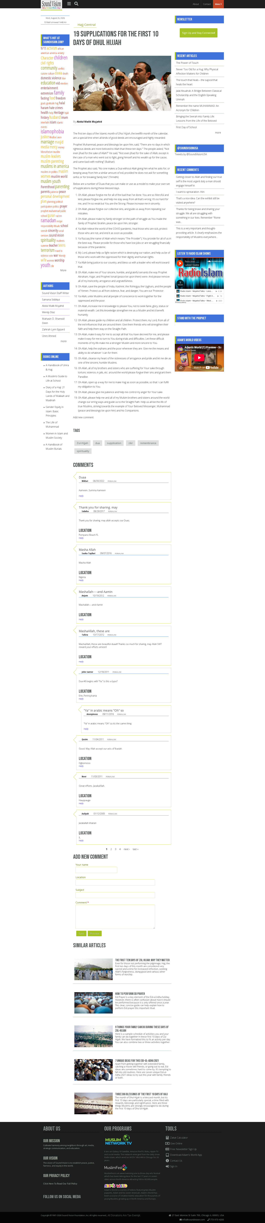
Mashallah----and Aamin (95, 592)
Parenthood (48, 186)
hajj (56, 103)
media (45, 147)
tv (61, 251)
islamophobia (52, 131)
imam (64, 117)
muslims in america (55, 166)
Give (217, 4)
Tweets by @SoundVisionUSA (191, 154)
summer (44, 245)
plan (43, 201)
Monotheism (47, 152)
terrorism (48, 250)
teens (61, 245)
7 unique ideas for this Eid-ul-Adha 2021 (137, 1061)
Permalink (112, 481)
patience (54, 192)
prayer (63, 206)
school (64, 225)
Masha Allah (87, 550)
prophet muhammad (50, 211)
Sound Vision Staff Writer (55, 293)
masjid (59, 142)
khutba (53, 137)
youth (45, 264)
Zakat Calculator (178, 1137)
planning (51, 202)
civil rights (47, 63)
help (51, 113)
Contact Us (175, 1160)
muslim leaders (51, 156)
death (65, 73)
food (52, 98)
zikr (131, 443)
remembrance (148, 443)
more (64, 341)
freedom (61, 98)
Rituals (57, 226)
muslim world (59, 176)
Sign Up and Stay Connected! (198, 33)
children (60, 57)
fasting (45, 98)
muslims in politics (49, 172)
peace (62, 191)
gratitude (50, 103)
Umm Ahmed (49, 336)
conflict (61, 68)
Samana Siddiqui (51, 299)
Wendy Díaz (48, 312)
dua (97, 443)
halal (62, 102)
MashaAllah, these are (94, 631)
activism (52, 48)
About (196, 4)
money (61, 147)
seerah (44, 231)
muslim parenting (52, 161)
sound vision (56, 235)
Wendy (62, 255)
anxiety (61, 53)
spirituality (83, 451)
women (50, 260)
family (59, 92)
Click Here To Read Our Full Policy (60, 1184)
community (49, 68)
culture (51, 73)
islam (53, 122)
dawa (58, 73)
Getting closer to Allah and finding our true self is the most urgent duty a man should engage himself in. (199, 181)
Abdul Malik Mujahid (89, 121)
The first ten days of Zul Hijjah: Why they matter (142, 960)
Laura (58, 137)
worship (59, 260)
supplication (114, 443)
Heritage (59, 112)
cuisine (44, 73)
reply (81, 495)
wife (43, 260)
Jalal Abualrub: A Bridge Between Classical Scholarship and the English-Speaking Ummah (198, 95)
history (45, 117)
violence (44, 255)
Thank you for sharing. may (98, 507)
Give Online (175, 1143)
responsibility (47, 226)
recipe (59, 221)
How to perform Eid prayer (130, 994)
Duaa (82, 477)
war (56, 255)
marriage (47, 141)
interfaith (45, 122)
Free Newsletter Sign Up (183, 1149)
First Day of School (186, 127)
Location (81, 877)
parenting (62, 186)
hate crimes (56, 107)
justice (45, 136)
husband (55, 117)
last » (135, 849)
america (53, 53)
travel (57, 251)
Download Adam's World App (185, 1154)
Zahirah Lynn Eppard (53, 329)
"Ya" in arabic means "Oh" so (104, 710)
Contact (207, 4)
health (44, 112)
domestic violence (51, 77)
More (63, 270)
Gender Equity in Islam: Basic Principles (54, 411)
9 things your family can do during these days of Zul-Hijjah (142, 1029)
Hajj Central (87, 24)
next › (127, 849)
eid (58, 83)
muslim (56, 152)
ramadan (48, 220)
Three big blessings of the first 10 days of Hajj (141, 1094)
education (48, 82)
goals (43, 103)
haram (45, 107)
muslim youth (51, 181)
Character (47, 58)
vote (51, 255)
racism (59, 216)
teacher (53, 245)
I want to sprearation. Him (190, 192)
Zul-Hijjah (82, 443)
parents (45, 191)
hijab (66, 113)
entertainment (49, 87)
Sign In (173, 1166)
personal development (55, 196)
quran (51, 215)
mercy (53, 147)
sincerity (53, 230)
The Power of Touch (187, 63)
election (64, 83)
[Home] (51, 5)
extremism (47, 93)
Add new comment (83, 417)
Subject (80, 890)
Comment (82, 902)
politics (56, 206)
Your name (82, 864)
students (60, 241)
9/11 (43, 48)
